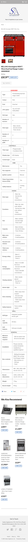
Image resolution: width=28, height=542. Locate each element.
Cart (25, 2)
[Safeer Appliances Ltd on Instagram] (20, 530)
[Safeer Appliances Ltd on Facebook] (12, 530)
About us (14, 536)
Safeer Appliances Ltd (10, 538)
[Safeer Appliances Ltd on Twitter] (8, 530)
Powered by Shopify (20, 538)
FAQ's (18, 536)
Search (8, 536)
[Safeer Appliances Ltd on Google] (16, 530)
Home (2, 24)
